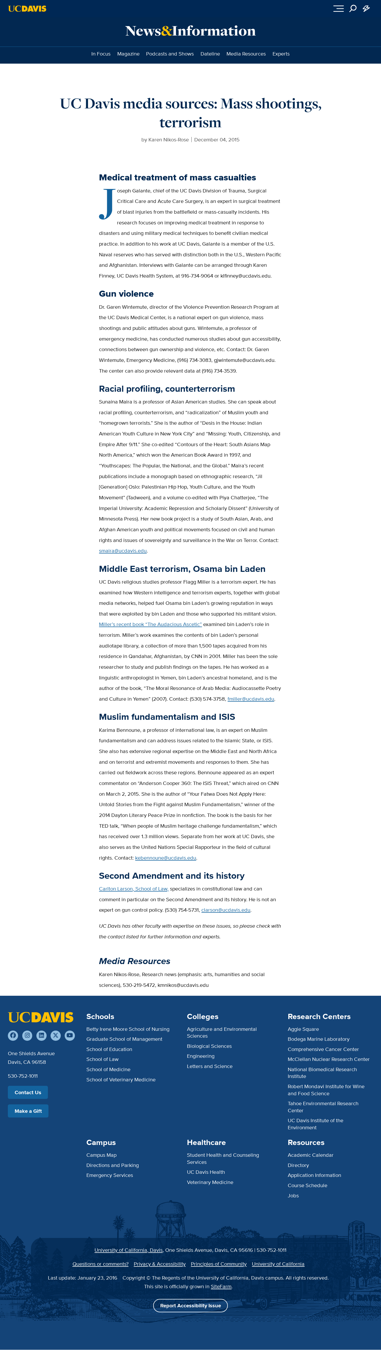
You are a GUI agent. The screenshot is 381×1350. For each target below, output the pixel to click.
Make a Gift (28, 1111)
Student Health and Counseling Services (223, 1158)
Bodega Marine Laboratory (319, 1039)
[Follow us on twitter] (56, 1036)
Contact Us (28, 1092)
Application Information (314, 1175)
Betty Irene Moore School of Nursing (127, 1029)
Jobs (293, 1195)
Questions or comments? (101, 1264)
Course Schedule (307, 1185)
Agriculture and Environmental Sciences (222, 1032)
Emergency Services (109, 1175)
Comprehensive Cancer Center (323, 1049)
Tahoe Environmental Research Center (323, 1106)
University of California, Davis (129, 1250)
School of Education (109, 1049)
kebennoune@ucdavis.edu (165, 857)
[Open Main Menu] (338, 8)
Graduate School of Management (124, 1039)
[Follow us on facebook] (13, 1036)
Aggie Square (303, 1029)
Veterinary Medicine (210, 1182)
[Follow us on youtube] (70, 1036)
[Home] (40, 1017)
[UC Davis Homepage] (27, 8)
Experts (281, 53)
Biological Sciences (209, 1046)
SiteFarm (221, 1286)
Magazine (128, 53)
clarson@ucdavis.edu (225, 910)
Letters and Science (210, 1066)
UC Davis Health (206, 1172)
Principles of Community (219, 1264)
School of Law (102, 1059)
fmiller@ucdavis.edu (251, 698)
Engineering (200, 1056)
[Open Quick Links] (366, 8)
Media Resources (246, 53)
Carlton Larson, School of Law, (134, 888)
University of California (278, 1264)
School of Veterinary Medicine (121, 1079)
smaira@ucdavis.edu (123, 550)
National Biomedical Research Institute (322, 1072)
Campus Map (101, 1155)
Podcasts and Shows (170, 53)
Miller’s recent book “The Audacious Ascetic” (150, 624)
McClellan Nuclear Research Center (329, 1059)
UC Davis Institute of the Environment (315, 1123)
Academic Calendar (311, 1155)
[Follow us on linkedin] (41, 1036)
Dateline (210, 53)
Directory (298, 1165)
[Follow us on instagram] (27, 1036)
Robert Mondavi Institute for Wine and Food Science (326, 1089)
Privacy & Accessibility (160, 1264)
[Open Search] (353, 8)
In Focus (101, 53)
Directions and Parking (112, 1165)
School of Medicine (108, 1069)
